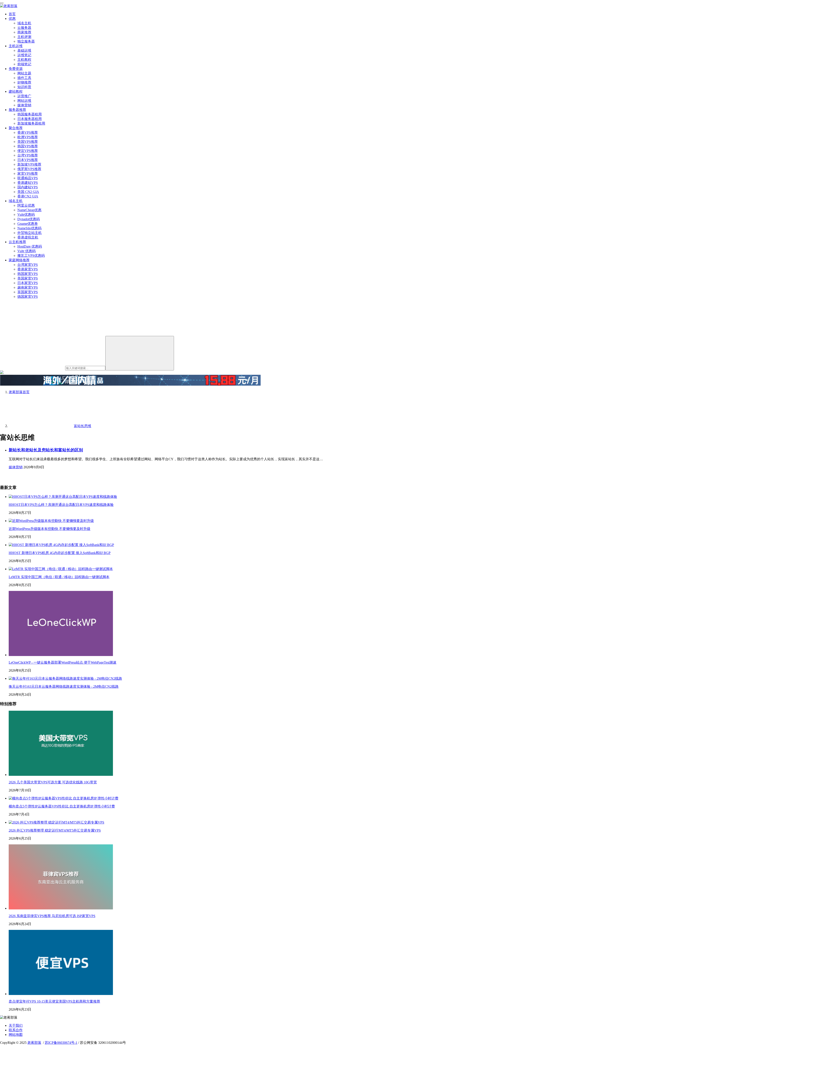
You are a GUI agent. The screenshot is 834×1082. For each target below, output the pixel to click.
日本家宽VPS (27, 283)
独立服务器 (26, 41)
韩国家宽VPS (27, 274)
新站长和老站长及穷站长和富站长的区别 (46, 450)
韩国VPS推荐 (27, 146)
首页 (12, 14)
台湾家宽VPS (27, 264)
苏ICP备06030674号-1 (61, 1042)
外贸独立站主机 (29, 233)
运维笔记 (24, 55)
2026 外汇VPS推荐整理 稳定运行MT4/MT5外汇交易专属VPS (55, 830)
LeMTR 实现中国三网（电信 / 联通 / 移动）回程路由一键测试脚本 (59, 577)
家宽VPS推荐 (27, 173)
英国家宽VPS (27, 292)
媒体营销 (24, 105)
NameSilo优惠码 (29, 228)
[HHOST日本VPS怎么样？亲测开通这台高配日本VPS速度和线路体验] (63, 496)
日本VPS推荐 (27, 160)
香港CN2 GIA (27, 196)
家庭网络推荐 (19, 260)
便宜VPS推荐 (27, 151)
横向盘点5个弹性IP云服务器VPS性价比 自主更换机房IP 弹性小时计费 (62, 806)
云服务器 (24, 28)
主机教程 (24, 59)
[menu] (1, 3)
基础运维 (24, 50)
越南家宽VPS (27, 287)
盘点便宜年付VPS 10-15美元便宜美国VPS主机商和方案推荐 (54, 1001)
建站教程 (16, 91)
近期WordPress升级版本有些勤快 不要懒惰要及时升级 (49, 529)
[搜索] (139, 353)
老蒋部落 (34, 1042)
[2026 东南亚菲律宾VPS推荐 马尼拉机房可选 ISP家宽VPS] (61, 908)
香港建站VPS (27, 182)
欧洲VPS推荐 (27, 137)
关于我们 (16, 1025)
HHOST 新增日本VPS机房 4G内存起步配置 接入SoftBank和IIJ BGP (60, 553)
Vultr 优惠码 (26, 251)
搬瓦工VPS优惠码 (31, 255)
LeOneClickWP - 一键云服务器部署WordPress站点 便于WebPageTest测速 (62, 662)
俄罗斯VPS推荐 (29, 169)
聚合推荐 (16, 128)
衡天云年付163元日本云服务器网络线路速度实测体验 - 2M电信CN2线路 (64, 686)
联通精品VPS (27, 178)
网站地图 (16, 1034)
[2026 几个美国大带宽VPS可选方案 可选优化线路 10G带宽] (61, 774)
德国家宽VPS (27, 296)
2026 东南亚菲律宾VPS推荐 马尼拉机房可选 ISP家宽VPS (52, 916)
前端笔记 (24, 64)
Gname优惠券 (27, 223)
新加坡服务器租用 (31, 123)
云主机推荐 (17, 242)
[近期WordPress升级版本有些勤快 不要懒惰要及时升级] (51, 521)
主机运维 (16, 46)
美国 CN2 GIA (28, 192)
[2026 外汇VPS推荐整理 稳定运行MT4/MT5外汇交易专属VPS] (56, 822)
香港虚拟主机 (27, 237)
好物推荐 (24, 82)
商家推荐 (24, 32)
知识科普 (24, 87)
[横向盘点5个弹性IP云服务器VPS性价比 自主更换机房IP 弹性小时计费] (63, 798)
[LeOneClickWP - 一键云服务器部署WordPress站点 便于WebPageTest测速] (61, 655)
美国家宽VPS (27, 278)
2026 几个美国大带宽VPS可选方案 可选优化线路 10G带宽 (53, 782)
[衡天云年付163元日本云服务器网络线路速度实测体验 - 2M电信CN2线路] (65, 678)
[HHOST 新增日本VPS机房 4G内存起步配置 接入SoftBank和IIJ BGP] (61, 545)
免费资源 (16, 69)
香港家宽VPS (27, 269)
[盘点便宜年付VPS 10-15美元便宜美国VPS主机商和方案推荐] (61, 994)
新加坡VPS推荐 (29, 164)
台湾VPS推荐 (27, 155)
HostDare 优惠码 (29, 246)
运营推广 (24, 96)
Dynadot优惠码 (28, 219)
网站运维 (24, 100)
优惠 (12, 18)
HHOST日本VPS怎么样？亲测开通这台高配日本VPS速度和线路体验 (61, 504)
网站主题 (24, 73)
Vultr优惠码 (26, 214)
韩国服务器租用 (29, 114)
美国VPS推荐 (27, 141)
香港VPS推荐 (27, 132)
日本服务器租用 (29, 119)
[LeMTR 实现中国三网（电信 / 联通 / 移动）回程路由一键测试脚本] (61, 569)
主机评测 (24, 37)
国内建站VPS (27, 187)
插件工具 (24, 78)
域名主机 (24, 23)
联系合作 (16, 1030)
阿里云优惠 (26, 205)
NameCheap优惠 (29, 210)
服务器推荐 (17, 110)
